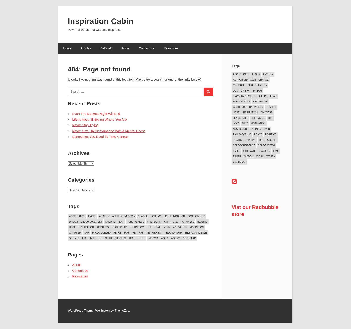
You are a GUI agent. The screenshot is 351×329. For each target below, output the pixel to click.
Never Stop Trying (85, 125)
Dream (73, 221)
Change (143, 216)
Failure (110, 221)
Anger (92, 216)
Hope (72, 227)
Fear (121, 221)
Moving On (197, 227)
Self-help (106, 48)
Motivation (179, 227)
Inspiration (86, 227)
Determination (175, 216)
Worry (175, 238)
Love (157, 227)
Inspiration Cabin (100, 21)
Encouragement (91, 221)
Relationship (173, 232)
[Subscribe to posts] (234, 183)
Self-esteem (77, 238)
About (126, 48)
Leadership (119, 227)
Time (132, 238)
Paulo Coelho (101, 232)
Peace (117, 232)
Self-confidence (196, 232)
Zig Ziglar (189, 238)
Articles (86, 48)
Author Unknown (123, 216)
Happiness (187, 221)
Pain (86, 232)
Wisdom (153, 238)
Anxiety (104, 216)
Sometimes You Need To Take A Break (100, 137)
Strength (105, 238)
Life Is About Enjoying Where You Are (99, 119)
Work (164, 238)
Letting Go (136, 227)
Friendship (154, 221)
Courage (157, 216)
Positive (130, 232)
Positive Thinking (150, 232)
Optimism (75, 232)
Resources (171, 48)
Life (149, 227)
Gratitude (171, 221)
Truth (141, 238)
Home (67, 48)
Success (120, 238)
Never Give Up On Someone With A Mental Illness (108, 131)
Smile (92, 238)
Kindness (103, 227)
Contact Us (146, 48)
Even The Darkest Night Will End (96, 114)
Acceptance (77, 216)
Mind (167, 227)
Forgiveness (135, 221)
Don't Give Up (196, 216)
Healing (202, 221)
